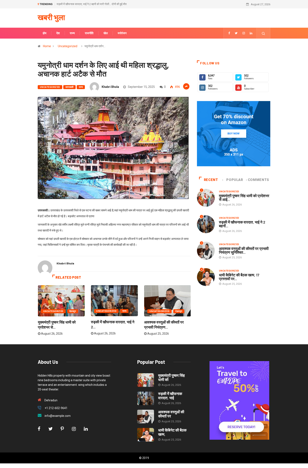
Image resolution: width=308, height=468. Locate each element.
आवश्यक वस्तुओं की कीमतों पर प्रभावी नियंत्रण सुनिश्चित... (244, 250)
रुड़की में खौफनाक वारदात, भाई (170, 395)
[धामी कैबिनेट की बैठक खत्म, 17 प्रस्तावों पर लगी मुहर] (145, 435)
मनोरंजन (122, 33)
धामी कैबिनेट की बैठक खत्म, (172, 432)
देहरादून (72, 311)
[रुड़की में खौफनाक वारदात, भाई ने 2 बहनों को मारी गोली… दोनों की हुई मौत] (145, 398)
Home (47, 46)
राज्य (72, 33)
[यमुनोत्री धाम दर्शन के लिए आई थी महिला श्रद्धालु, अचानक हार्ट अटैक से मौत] (229, 33)
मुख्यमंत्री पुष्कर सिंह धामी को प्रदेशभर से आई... (244, 197)
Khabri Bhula (110, 86)
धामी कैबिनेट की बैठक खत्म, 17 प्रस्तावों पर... (239, 277)
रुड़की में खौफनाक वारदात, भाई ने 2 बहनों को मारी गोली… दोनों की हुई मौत (92, 4)
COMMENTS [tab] (258, 180)
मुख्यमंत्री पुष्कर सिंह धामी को (171, 377)
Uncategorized (67, 46)
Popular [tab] (234, 180)
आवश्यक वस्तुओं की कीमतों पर (171, 414)
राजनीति (89, 33)
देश (58, 33)
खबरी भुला (51, 17)
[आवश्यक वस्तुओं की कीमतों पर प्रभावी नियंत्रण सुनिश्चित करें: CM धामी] (145, 416)
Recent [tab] (211, 180)
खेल (106, 33)
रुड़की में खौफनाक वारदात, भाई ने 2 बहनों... (242, 224)
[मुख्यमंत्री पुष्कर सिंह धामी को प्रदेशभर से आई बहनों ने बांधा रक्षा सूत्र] (145, 380)
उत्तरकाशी (69, 87)
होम (44, 33)
